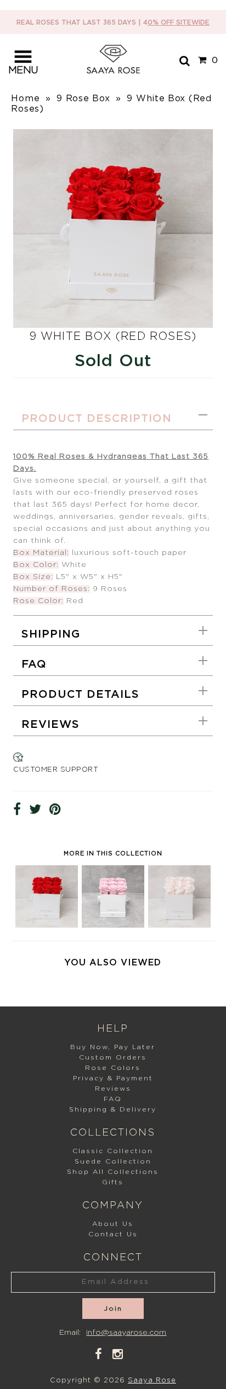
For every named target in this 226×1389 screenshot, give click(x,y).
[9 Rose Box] (46, 924)
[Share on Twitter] (35, 809)
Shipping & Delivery (112, 1109)
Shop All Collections (113, 1171)
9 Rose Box (83, 98)
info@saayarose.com (126, 1332)
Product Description (96, 418)
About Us (112, 1223)
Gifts (112, 1182)
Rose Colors (112, 1067)
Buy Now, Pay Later (112, 1047)
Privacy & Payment (113, 1078)
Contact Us (113, 1234)
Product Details (80, 694)
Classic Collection (112, 1151)
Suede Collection (113, 1161)
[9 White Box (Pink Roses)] (113, 924)
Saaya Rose (152, 1380)
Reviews (50, 724)
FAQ (34, 664)
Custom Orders (112, 1057)
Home (25, 98)
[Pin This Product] (55, 809)
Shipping (50, 634)
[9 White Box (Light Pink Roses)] (179, 924)
